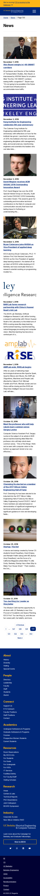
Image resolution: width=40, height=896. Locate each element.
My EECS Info (8, 755)
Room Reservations (11, 752)
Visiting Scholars (9, 780)
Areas (5, 791)
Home (5, 18)
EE (4, 858)
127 (13, 629)
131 (9, 634)
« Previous (20, 625)
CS (4, 862)
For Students (8, 758)
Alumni (6, 695)
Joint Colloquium (9, 803)
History (6, 660)
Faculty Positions (10, 712)
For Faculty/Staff (10, 777)
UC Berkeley (7, 866)
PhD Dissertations (10, 800)
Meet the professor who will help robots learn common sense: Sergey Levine (18, 427)
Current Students (9, 741)
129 (26, 629)
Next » (20, 638)
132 (15, 634)
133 (21, 634)
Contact (6, 718)
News (13, 18)
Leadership (7, 683)
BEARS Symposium (11, 806)
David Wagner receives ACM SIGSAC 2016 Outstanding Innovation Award (16, 185)
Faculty (6, 686)
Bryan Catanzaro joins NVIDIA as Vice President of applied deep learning (18, 247)
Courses (6, 735)
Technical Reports (10, 797)
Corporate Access (10, 817)
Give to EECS (20, 842)
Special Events (9, 669)
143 (30, 634)
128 (20, 629)
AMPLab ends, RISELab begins (17, 367)
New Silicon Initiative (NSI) (13, 820)
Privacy (6, 885)
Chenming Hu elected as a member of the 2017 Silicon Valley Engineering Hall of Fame (19, 487)
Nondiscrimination (9, 882)
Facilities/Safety (9, 774)
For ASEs (7, 767)
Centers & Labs (9, 794)
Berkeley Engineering (11, 870)
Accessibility (7, 878)
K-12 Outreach (8, 709)
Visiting (6, 666)
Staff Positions (9, 715)
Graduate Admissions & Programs (16, 732)
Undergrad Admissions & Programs (16, 729)
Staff (5, 689)
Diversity (6, 663)
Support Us (7, 706)
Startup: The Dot (11, 547)
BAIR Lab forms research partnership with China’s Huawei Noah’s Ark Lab (18, 307)
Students (6, 692)
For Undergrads (9, 764)
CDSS (5, 874)
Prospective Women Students (14, 738)
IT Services (7, 770)
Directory (7, 679)
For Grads (7, 761)
